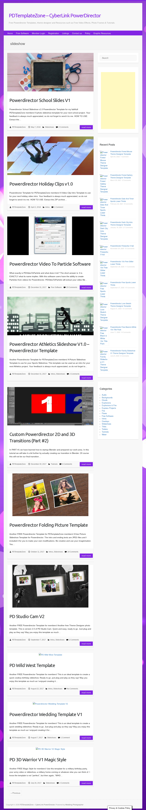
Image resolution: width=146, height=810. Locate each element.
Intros (47, 207)
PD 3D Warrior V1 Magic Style (37, 759)
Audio (104, 394)
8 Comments (128, 204)
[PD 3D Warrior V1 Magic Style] (50, 749)
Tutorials (54, 464)
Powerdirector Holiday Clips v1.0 (41, 183)
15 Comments (129, 248)
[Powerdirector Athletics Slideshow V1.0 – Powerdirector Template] (50, 316)
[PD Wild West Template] (50, 654)
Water (104, 434)
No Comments (72, 689)
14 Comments (126, 332)
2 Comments (63, 127)
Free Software (22, 33)
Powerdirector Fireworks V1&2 (122, 246)
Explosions (106, 402)
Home (10, 33)
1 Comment (58, 207)
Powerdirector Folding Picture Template (48, 524)
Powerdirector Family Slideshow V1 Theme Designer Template (122, 351)
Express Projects (109, 408)
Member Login (38, 33)
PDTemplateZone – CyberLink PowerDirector (55, 15)
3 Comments (126, 180)
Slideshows (49, 127)
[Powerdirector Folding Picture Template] (50, 494)
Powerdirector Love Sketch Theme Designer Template (120, 304)
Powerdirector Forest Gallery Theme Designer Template (121, 176)
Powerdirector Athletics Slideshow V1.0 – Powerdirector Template (49, 347)
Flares (104, 413)
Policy (87, 33)
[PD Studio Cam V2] (50, 586)
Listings (65, 33)
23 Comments (71, 287)
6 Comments (67, 464)
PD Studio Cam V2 (26, 616)
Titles (104, 426)
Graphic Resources (102, 33)
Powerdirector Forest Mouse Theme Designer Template (121, 152)
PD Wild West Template (32, 665)
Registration (53, 33)
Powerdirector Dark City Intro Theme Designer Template (121, 223)
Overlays (105, 421)
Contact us (77, 33)
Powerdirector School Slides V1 (39, 100)
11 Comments (130, 266)
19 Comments (72, 552)
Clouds (105, 400)
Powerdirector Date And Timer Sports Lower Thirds (122, 199)
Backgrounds (107, 397)
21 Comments (128, 227)
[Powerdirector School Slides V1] (50, 72)
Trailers (105, 429)
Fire (103, 410)
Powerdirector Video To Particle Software (50, 263)
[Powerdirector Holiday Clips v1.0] (50, 155)
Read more (86, 127)
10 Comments (127, 308)
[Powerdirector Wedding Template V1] (50, 703)
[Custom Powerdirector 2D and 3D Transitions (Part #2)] (50, 406)
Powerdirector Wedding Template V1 (45, 714)
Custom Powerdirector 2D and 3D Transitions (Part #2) (42, 437)
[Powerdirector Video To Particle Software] (50, 236)
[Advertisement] (118, 100)
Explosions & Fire (109, 405)
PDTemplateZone (19, 127)
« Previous (15, 793)
